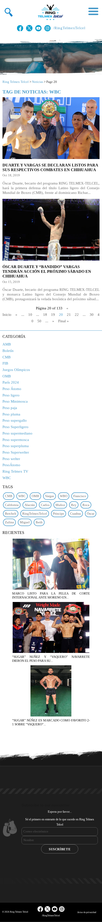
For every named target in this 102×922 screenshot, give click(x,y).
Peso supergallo (14, 420)
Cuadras (75, 513)
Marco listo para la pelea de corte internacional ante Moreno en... (51, 595)
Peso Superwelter (15, 452)
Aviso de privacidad (86, 912)
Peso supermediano (17, 433)
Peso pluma (11, 414)
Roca (85, 505)
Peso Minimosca (15, 401)
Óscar (90, 513)
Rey (73, 505)
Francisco (79, 496)
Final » (63, 321)
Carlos (45, 505)
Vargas (49, 496)
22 (77, 315)
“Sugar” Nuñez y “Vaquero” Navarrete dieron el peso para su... (51, 659)
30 (92, 315)
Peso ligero (11, 395)
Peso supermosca (15, 440)
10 (30, 315)
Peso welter (11, 459)
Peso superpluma (15, 446)
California (12, 505)
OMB (6, 376)
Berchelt (10, 513)
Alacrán (30, 505)
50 (39, 321)
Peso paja (9, 408)
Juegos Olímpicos (16, 370)
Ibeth (39, 522)
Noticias (37, 82)
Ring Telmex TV (15, 471)
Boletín (8, 351)
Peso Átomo (11, 389)
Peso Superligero (15, 427)
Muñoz (60, 505)
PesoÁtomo (11, 465)
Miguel (25, 522)
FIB (5, 363)
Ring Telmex (49, 12)
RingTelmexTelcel (34, 513)
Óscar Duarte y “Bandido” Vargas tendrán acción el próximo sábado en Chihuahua (46, 271)
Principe (58, 513)
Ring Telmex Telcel (15, 82)
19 (53, 315)
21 (69, 315)
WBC (6, 478)
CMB (6, 357)
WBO (63, 496)
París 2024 (10, 382)
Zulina (9, 522)
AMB (6, 344)
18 (45, 315)
